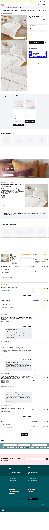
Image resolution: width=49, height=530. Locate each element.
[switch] (39, 53)
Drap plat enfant (13, 447)
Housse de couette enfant (7, 13)
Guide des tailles (43, 34)
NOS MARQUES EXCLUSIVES (12, 480)
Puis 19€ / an (37, 53)
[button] (47, 4)
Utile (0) (24, 280)
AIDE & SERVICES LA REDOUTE (32, 478)
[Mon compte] (41, 4)
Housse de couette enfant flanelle (37, 447)
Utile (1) (24, 390)
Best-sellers (39, 10)
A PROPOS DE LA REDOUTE (12, 478)
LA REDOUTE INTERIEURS (32, 15)
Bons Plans (16, 10)
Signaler (29, 280)
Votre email (26, 456)
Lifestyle (44, 10)
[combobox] (19, 266)
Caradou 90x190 (6, 447)
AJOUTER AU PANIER (36, 42)
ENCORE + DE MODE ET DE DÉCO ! (32, 480)
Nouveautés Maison (31, 10)
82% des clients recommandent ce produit (41, 262)
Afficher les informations (24, 485)
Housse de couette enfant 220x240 (24, 447)
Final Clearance (23, 10)
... (1, 13)
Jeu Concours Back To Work (8, 10)
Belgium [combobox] (44, 504)
